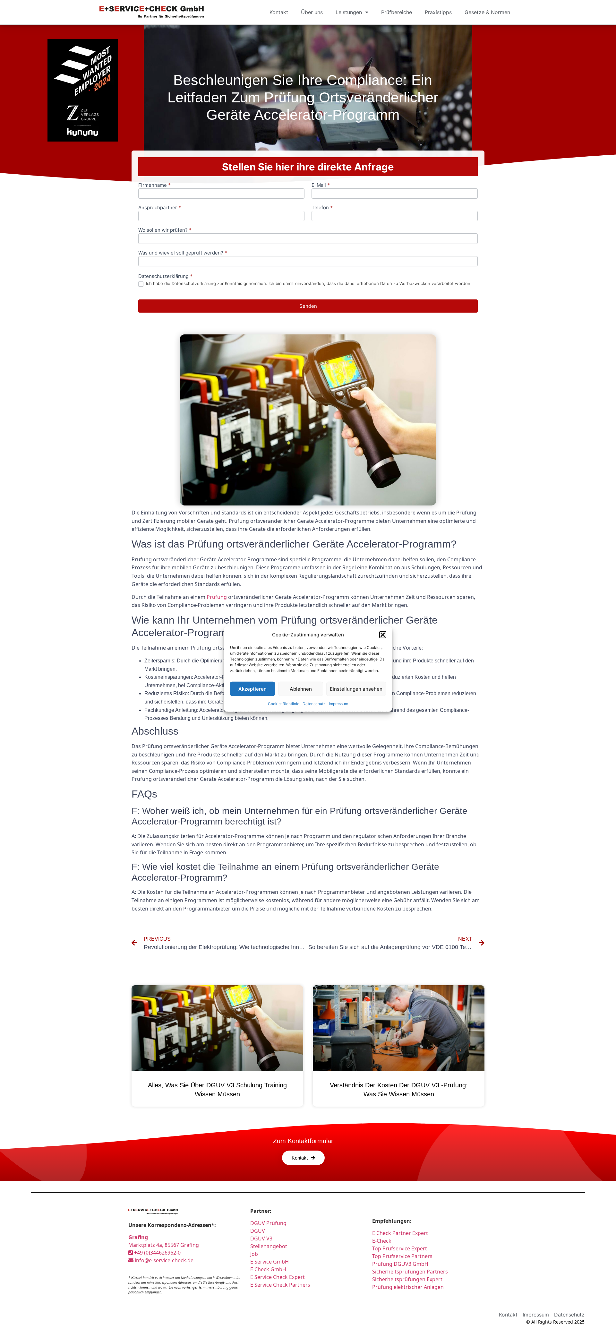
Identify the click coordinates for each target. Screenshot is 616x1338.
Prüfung (217, 596)
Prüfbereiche (396, 12)
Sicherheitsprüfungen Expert (407, 1279)
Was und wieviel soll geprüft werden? (182, 253)
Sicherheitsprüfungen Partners (410, 1271)
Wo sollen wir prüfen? (165, 230)
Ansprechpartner (159, 208)
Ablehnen (301, 689)
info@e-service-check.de (163, 1260)
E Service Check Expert (278, 1277)
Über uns (312, 12)
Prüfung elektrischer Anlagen (408, 1287)
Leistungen (349, 12)
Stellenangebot (268, 1246)
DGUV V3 (261, 1238)
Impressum (338, 703)
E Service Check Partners (280, 1284)
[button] (383, 635)
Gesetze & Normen (487, 12)
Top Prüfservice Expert (399, 1248)
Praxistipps (438, 12)
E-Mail (321, 185)
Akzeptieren (252, 689)
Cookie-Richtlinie (283, 703)
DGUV (257, 1230)
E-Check (381, 1240)
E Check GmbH (268, 1269)
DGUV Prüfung (268, 1223)
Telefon (322, 208)
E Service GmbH (269, 1261)
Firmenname (154, 185)
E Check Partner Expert (400, 1233)
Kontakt (279, 12)
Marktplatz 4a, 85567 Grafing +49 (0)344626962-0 (163, 1245)
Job (254, 1253)
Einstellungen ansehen (356, 689)
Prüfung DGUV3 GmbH (400, 1263)
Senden (308, 306)
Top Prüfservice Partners (402, 1256)
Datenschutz (314, 703)
